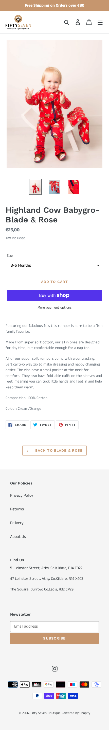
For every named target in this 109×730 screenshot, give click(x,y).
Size (10, 255)
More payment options (54, 307)
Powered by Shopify (76, 713)
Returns (17, 509)
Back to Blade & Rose (58, 450)
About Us (18, 537)
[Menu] (100, 22)
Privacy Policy (21, 495)
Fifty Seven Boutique (45, 713)
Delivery (17, 523)
